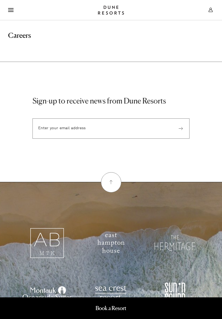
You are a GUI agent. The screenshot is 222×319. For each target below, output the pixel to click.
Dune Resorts (111, 10)
